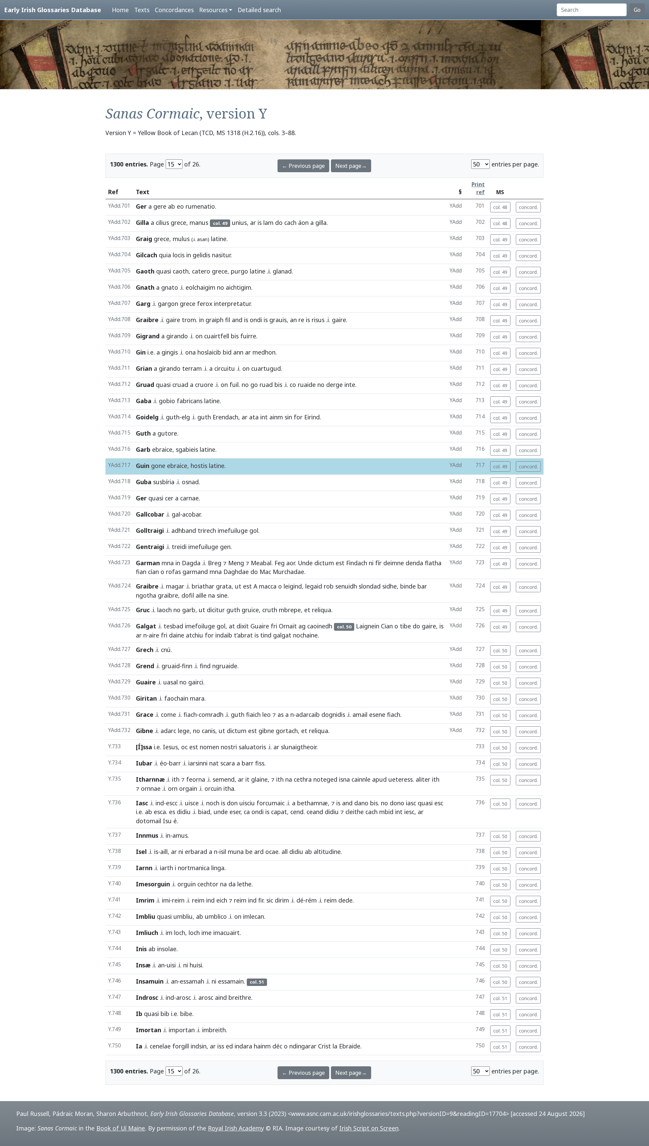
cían (153, 572)
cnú (166, 650)
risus (318, 320)
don (232, 803)
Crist (324, 1046)
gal (176, 514)
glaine (259, 779)
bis (235, 336)
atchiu (194, 635)
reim (178, 900)
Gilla (142, 222)
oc (184, 747)
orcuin (213, 788)
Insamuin (150, 981)
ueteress (400, 779)
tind (265, 635)
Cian (387, 626)
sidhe (389, 586)
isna (344, 779)
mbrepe (290, 610)
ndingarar (302, 1046)
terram (192, 368)
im (169, 933)
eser (235, 812)
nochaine (305, 635)
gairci (195, 682)
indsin (199, 1046)
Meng (236, 563)
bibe (186, 1014)
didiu (184, 812)
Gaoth (145, 271)
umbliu (183, 916)
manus (199, 222)
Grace (144, 714)
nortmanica (194, 868)
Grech (144, 650)
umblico (216, 916)
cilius (162, 222)
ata (254, 417)
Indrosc (147, 997)
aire (154, 635)
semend (224, 779)
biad (204, 812)
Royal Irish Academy (236, 1128)
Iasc (142, 803)
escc (171, 803)
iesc (409, 812)
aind (221, 997)
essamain (231, 981)
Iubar (144, 763)
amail (360, 714)
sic (269, 900)
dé (300, 900)
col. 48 (500, 207)
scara (227, 763)
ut (238, 586)
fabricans (189, 401)
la (335, 1046)
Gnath (145, 287)
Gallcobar (150, 514)
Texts (141, 10)
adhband (183, 530)
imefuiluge (233, 530)
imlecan (253, 916)
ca (247, 812)
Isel (141, 852)
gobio (167, 401)
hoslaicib (209, 352)
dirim (282, 900)
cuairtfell (216, 336)
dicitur (216, 610)
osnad (190, 482)
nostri (229, 747)
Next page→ (351, 166)
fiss (259, 763)
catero (201, 271)
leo (266, 714)
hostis (199, 466)
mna (168, 563)
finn (187, 666)
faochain (176, 698)
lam (268, 222)
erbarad (196, 852)
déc (277, 1046)
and (237, 320)
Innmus (147, 835)
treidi (179, 547)
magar (175, 586)
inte (349, 385)
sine (222, 595)
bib (165, 1014)
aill (164, 852)
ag (302, 626)
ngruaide (224, 666)
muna (236, 852)
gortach (287, 731)
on (198, 336)
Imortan (148, 1030)
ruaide (307, 385)
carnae (189, 498)
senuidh (346, 586)
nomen (209, 747)
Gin (141, 352)
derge (334, 385)
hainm (262, 1046)
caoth (181, 271)
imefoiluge (200, 626)
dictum (324, 563)
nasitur (221, 255)
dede (345, 900)
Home (120, 10)
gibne (266, 731)
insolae (166, 949)
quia (165, 255)
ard (259, 852)
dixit (243, 626)
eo (180, 206)
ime (206, 933)
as (281, 714)
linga (217, 868)
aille (201, 595)
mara (197, 698)
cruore (204, 385)
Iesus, (171, 747)
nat (214, 763)
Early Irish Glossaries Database (52, 9)
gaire (173, 320)
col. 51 (500, 998)
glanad (282, 271)
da (232, 884)
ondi (256, 320)
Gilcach (146, 255)
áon (303, 222)
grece (187, 303)
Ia (139, 1046)
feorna (195, 779)
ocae (272, 852)
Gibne (144, 731)
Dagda (191, 563)
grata (224, 586)
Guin (142, 466)
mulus (181, 239)
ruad (266, 385)
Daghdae (236, 572)
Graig (144, 239)
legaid (313, 586)
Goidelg (147, 417)
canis (208, 731)
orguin (186, 884)
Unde (305, 563)
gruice (250, 610)
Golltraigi (150, 530)
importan (182, 1030)
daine (176, 635)
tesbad (173, 626)
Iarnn (144, 868)
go (254, 385)
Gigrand (148, 336)
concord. (528, 207)
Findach (356, 563)
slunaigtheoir (298, 747)
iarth (166, 868)
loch (179, 933)
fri (274, 626)
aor (290, 563)
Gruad (145, 385)
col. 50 (500, 650)
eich (221, 900)
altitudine (327, 852)
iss (220, 1046)
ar (253, 222)
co (293, 385)
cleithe (354, 812)
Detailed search (259, 10)
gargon (168, 303)
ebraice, (163, 449)
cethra (303, 779)
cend (297, 812)
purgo (239, 271)
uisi (171, 965)
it (247, 779)
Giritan (146, 698)
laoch (164, 610)
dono (397, 803)
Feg (279, 563)
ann (238, 352)
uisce (192, 803)
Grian (144, 368)
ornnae (151, 788)
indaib (223, 635)
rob (329, 586)
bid (227, 352)
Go (637, 10)
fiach (190, 714)
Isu (167, 821)
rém (311, 900)
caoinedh (319, 626)
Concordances (174, 10)
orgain (188, 788)
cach (290, 222)
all (285, 852)
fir (260, 900)
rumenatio (200, 206)
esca (160, 812)
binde (408, 586)
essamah (192, 981)
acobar (191, 514)
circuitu (224, 368)
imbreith (214, 1030)
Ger (141, 206)
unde (221, 812)
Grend (145, 666)
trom (189, 320)
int (264, 417)
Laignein (367, 626)
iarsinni (198, 763)
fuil (234, 385)
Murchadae (288, 572)
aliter (423, 779)
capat (279, 812)
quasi (163, 271)
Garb (143, 449)
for (298, 417)
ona (190, 352)
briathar (203, 586)
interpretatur (232, 303)
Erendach (225, 417)
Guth (143, 433)
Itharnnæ (150, 779)
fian (141, 572)
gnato (169, 287)
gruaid (171, 666)
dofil (188, 595)
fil (227, 320)
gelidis (201, 255)
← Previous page (303, 166)
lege (184, 731)
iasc (411, 803)
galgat (282, 635)
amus (180, 835)
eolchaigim (200, 287)
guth (172, 417)
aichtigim (238, 287)
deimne (393, 563)
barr (175, 763)
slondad (370, 586)
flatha (433, 563)
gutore (167, 433)
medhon (264, 352)
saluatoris (252, 747)
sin (288, 417)
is (260, 222)
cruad (180, 385)
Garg (143, 303)
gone (158, 466)
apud (379, 779)
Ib (139, 1014)
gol (253, 530)
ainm (276, 417)
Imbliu (145, 916)
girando (177, 336)
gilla (321, 222)
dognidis (333, 714)
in (188, 255)
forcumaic (271, 803)
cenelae (160, 1046)
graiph (214, 320)
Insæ (143, 965)
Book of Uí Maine (120, 1128)
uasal (170, 682)
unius (239, 222)
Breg (214, 563)
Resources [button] (213, 10)
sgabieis (187, 449)
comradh (211, 714)
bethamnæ (312, 803)
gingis (170, 352)
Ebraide (349, 1046)
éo (163, 763)
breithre (240, 997)
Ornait (288, 626)
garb (188, 610)
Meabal (261, 563)
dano (361, 803)
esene (377, 714)
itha (228, 788)
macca (268, 586)
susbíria (163, 482)
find (205, 666)
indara (243, 1046)
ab (171, 206)
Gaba (143, 401)
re (301, 320)
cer (169, 498)
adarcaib (308, 714)
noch (212, 803)
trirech (207, 530)
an (293, 320)
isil (222, 852)
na (211, 595)
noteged (325, 779)
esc (438, 803)
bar (422, 586)
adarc (168, 731)
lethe (244, 884)
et (307, 610)
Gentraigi (150, 547)
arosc (183, 997)
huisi (196, 965)
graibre (168, 595)
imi (166, 900)
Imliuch (147, 933)
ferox (204, 303)
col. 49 (500, 239)
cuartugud (266, 368)
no (220, 287)
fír (378, 563)
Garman (148, 563)
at (232, 626)
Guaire (259, 626)
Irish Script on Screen (369, 1128)
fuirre (248, 336)
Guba (143, 482)
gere (159, 206)
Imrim (145, 900)
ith (175, 779)
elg (186, 417)
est (340, 563)
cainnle (361, 779)
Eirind (312, 417)
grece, (179, 222)
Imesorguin (153, 884)
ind (159, 803)
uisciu (247, 803)
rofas (173, 572)
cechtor (207, 884)
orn (172, 788)
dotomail (148, 821)
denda (414, 563)
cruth (269, 610)
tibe (405, 626)
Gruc (143, 610)
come (168, 714)
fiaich (253, 714)
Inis (141, 949)
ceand (315, 812)
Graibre (147, 320)
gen (225, 547)
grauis (278, 320)
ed (229, 1046)
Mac (265, 572)
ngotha (146, 595)
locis (179, 255)
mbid (386, 812)
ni (371, 563)
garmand (195, 572)
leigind (293, 586)
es (172, 812)
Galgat (146, 626)
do (279, 222)
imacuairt (226, 933)
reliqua (321, 610)
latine (218, 239)
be (249, 852)
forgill (180, 1046)
